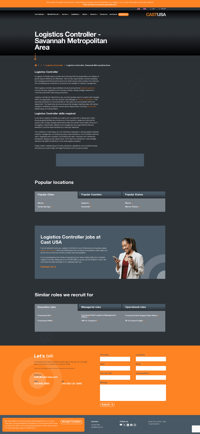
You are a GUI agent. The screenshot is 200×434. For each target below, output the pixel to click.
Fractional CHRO (45, 321)
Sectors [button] (65, 14)
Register (163, 8)
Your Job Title (106, 373)
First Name (105, 355)
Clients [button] (84, 14)
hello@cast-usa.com (46, 377)
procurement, (92, 107)
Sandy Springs (44, 207)
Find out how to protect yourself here (100, 5)
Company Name (142, 373)
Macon (128, 203)
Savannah (85, 207)
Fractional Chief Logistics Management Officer (98, 316)
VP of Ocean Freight (134, 321)
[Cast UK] (144, 9)
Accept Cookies (71, 422)
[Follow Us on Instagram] (135, 425)
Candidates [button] (75, 14)
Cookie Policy (30, 428)
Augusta (85, 203)
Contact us (47, 267)
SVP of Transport (89, 321)
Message (104, 383)
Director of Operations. (86, 100)
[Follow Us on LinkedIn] (128, 425)
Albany (40, 203)
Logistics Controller (54, 65)
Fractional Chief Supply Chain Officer (141, 316)
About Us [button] (93, 14)
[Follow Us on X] (124, 425)
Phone (139, 364)
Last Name (141, 355)
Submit (106, 405)
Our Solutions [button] (39, 14)
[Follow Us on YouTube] (121, 425)
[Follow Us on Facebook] (131, 425)
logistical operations (88, 88)
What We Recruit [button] (52, 14)
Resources (103, 14)
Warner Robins (131, 207)
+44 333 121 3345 (71, 384)
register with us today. (48, 250)
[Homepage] (138, 9)
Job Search (113, 14)
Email (102, 364)
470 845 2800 (41, 384)
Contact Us (122, 14)
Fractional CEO (44, 316)
